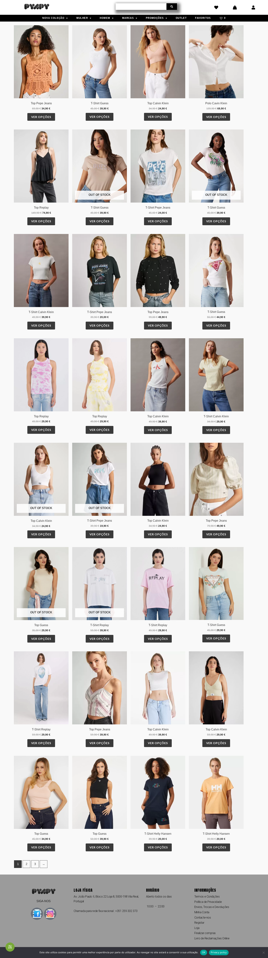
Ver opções (41, 117)
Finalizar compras (205, 933)
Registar (199, 922)
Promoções (155, 18)
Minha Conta (201, 912)
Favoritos (203, 18)
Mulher (82, 18)
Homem (105, 18)
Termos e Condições (207, 896)
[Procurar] (171, 6)
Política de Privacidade (208, 902)
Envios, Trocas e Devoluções (211, 907)
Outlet (181, 18)
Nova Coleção (53, 18)
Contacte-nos (202, 917)
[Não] (263, 952)
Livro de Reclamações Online (212, 938)
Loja (196, 928)
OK (203, 952)
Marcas (128, 18)
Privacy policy (219, 952)
